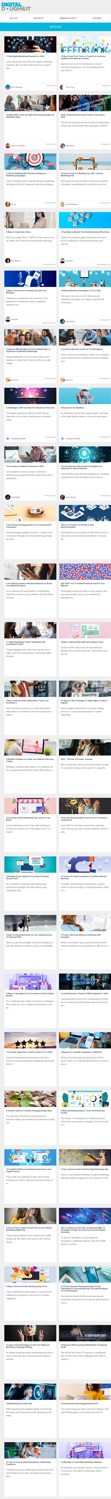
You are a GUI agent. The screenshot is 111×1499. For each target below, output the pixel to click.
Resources (39, 18)
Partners (97, 18)
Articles (14, 18)
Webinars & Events (68, 18)
